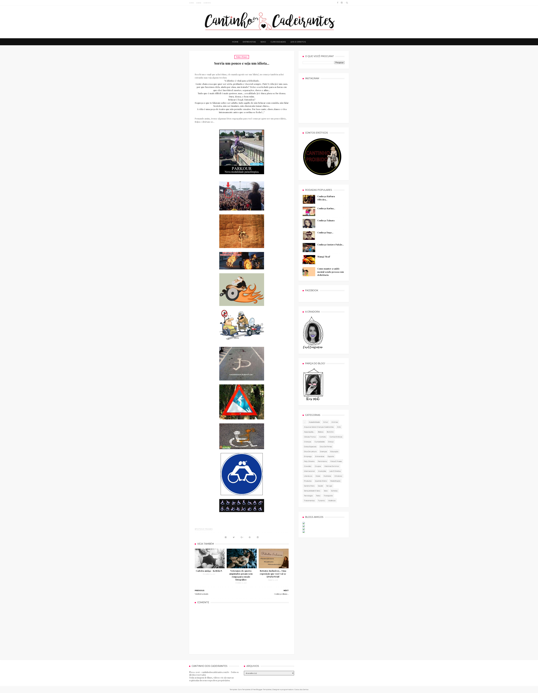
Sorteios (334, 491)
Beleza (320, 432)
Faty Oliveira (309, 461)
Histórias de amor (331, 466)
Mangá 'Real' (323, 256)
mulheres (327, 476)
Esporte (331, 456)
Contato (207, 3)
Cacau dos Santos (301, 689)
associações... (309, 432)
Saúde (320, 486)
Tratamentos (309, 500)
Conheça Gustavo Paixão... (330, 244)
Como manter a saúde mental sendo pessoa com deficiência (330, 271)
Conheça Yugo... (325, 232)
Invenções (322, 471)
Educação (334, 451)
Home (191, 3)
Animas (334, 422)
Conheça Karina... (326, 208)
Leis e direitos (335, 471)
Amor (325, 422)
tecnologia (308, 496)
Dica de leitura (310, 451)
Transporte (328, 496)
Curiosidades (278, 42)
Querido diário (321, 481)
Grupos (318, 466)
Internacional (309, 471)
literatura (308, 476)
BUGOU (330, 432)
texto (318, 496)
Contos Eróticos (336, 437)
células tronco (310, 437)
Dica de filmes (326, 447)
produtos (307, 481)
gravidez (307, 466)
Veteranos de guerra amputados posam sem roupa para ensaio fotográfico (241, 575)
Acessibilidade (314, 422)
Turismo (321, 500)
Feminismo (322, 461)
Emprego (308, 456)
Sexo (263, 42)
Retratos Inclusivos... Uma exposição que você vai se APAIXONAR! (273, 573)
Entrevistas (249, 42)
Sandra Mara (309, 486)
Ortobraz (338, 476)
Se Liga (329, 486)
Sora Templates (244, 689)
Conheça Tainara (325, 220)
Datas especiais (310, 447)
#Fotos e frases (204, 529)
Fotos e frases (241, 57)
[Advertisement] (242, 628)
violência (331, 500)
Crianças (307, 442)
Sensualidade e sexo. (312, 491)
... (304, 422)
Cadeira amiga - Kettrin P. (209, 570)
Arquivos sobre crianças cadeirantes (319, 427)
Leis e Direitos (298, 42)
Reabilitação (335, 481)
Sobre (198, 3)
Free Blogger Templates (261, 689)
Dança (330, 442)
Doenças (323, 451)
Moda (318, 476)
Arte (339, 427)
